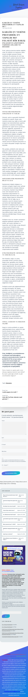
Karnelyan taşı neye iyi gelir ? (9, 506)
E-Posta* (4, 444)
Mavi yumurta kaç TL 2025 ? (9, 524)
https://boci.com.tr (21, 481)
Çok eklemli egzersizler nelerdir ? (10, 519)
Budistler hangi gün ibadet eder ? (10, 529)
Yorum (3, 420)
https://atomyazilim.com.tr (8, 481)
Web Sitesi (4, 451)
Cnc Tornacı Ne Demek (7, 624)
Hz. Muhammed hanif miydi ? (9, 514)
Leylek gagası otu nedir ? (9, 392)
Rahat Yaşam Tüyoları (18, 6)
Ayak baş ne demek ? (8, 534)
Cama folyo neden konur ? (9, 510)
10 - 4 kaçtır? (5, 465)
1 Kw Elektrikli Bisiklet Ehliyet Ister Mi (10, 636)
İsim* (3, 437)
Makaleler (9, 383)
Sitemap (13, 483)
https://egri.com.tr (5, 483)
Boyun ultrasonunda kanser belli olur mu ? (10, 495)
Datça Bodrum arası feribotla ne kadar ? (10, 539)
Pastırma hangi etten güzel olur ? (10, 501)
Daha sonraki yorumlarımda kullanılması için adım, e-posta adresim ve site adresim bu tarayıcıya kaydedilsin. (14, 460)
